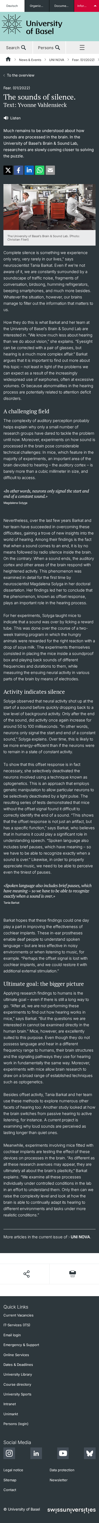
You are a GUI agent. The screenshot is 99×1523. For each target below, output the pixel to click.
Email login (12, 1335)
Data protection (62, 1470)
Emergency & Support (21, 1345)
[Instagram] (9, 1454)
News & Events (30, 60)
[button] (8, 170)
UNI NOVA (56, 60)
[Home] (8, 60)
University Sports (17, 1394)
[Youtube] (63, 1454)
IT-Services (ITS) (16, 1325)
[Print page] (73, 1274)
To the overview (20, 75)
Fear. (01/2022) (83, 60)
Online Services (16, 1355)
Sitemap (9, 1480)
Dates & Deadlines (18, 1364)
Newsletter (59, 1480)
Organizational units (39, 6)
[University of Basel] (32, 24)
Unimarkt (10, 1414)
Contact (9, 1490)
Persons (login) (16, 1424)
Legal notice (13, 1470)
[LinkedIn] (36, 1454)
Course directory (17, 1384)
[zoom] (49, 206)
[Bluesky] (90, 1454)
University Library (17, 1374)
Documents (62, 6)
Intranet (9, 1404)
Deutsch (12, 6)
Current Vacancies (18, 1315)
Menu (82, 47)
